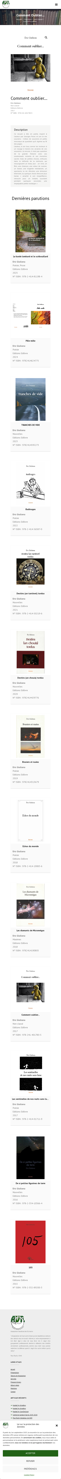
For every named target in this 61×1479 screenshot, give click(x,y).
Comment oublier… (30, 1014)
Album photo (15, 1385)
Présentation (15, 1373)
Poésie (16, 265)
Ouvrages (28, 19)
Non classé (38, 19)
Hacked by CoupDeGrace (21, 1412)
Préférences (30, 1468)
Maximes (17, 939)
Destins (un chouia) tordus (30, 677)
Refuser (30, 1461)
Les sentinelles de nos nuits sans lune (30, 1099)
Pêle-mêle (30, 340)
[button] (56, 1425)
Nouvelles (17, 433)
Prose (22, 265)
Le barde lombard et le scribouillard (30, 256)
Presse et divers (16, 1382)
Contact (13, 1392)
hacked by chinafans (19, 1405)
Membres (14, 1388)
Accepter (30, 1453)
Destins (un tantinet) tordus (31, 593)
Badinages (31, 509)
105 (30, 1267)
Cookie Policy (29, 1475)
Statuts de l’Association (18, 1376)
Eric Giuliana (16, 103)
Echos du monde (31, 846)
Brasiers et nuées (30, 762)
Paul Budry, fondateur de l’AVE (22, 1418)
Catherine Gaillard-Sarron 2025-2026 (25, 1415)
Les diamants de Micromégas (30, 930)
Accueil (19, 19)
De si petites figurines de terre (30, 1183)
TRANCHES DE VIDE (30, 425)
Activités (13, 1379)
